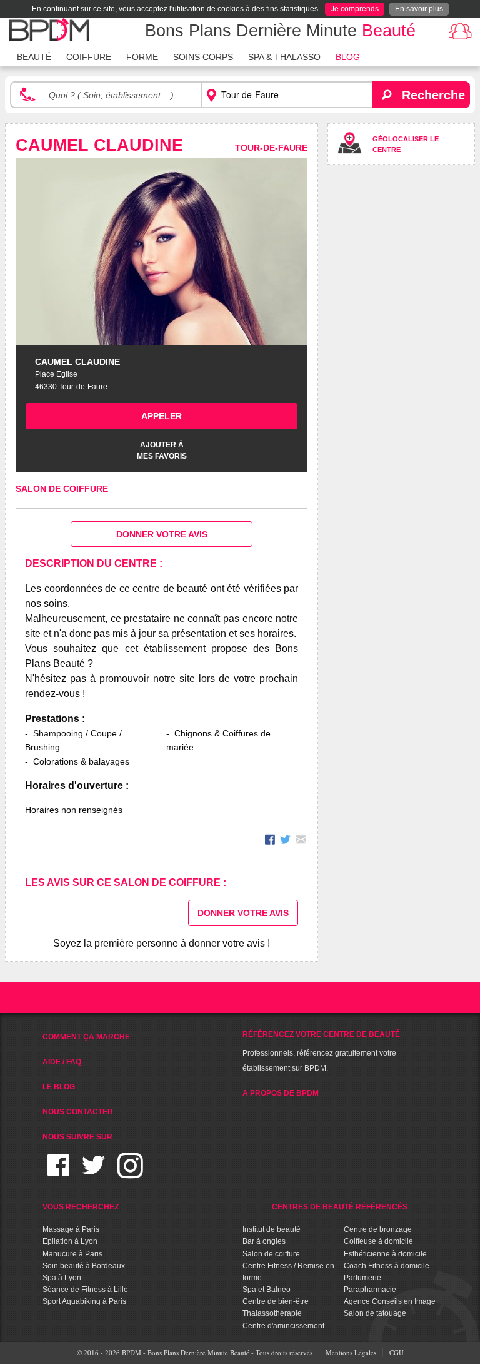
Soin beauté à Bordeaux (83, 1265)
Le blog (58, 1086)
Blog (348, 57)
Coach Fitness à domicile (386, 1265)
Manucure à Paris (72, 1253)
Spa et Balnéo (266, 1289)
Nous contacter (77, 1111)
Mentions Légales (351, 1352)
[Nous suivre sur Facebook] (58, 1173)
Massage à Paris (70, 1229)
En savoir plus (419, 8)
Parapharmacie (370, 1289)
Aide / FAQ (61, 1061)
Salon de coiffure (62, 489)
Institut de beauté (271, 1229)
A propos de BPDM (280, 1093)
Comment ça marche (86, 1036)
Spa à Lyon (61, 1277)
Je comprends (355, 8)
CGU (396, 1352)
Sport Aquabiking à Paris (84, 1301)
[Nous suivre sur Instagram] (130, 1173)
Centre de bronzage (378, 1229)
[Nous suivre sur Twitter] (93, 1173)
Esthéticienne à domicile (385, 1253)
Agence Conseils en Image (390, 1301)
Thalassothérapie (272, 1313)
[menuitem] (34, 55)
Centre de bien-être (275, 1301)
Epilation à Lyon (70, 1241)
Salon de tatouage (375, 1313)
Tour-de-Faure (271, 148)
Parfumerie (362, 1277)
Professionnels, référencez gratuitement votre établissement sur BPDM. (321, 1051)
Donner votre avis (162, 534)
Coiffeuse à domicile (378, 1241)
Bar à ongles (264, 1241)
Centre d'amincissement (283, 1325)
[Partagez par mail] (301, 841)
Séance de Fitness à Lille (85, 1289)
